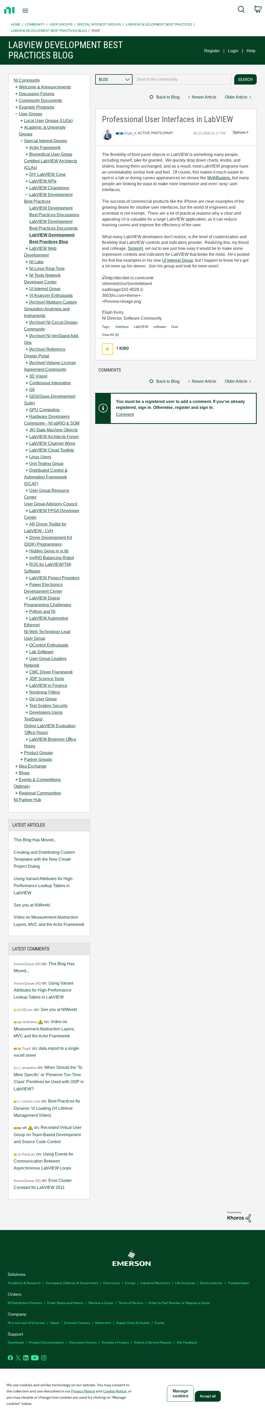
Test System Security (48, 705)
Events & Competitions (40, 779)
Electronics (111, 1282)
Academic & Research (24, 1282)
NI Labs (36, 262)
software (159, 327)
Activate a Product (115, 1342)
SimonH (135, 248)
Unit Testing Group (46, 463)
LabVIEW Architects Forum (54, 436)
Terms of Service (130, 1302)
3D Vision (38, 376)
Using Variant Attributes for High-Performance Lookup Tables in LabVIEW (43, 885)
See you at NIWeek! (32, 905)
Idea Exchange (33, 766)
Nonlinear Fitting (44, 692)
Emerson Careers (77, 1322)
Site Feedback (187, 1342)
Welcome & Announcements (45, 87)
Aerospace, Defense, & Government (72, 1282)
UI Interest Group (44, 289)
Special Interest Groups (99, 24)
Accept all (208, 1396)
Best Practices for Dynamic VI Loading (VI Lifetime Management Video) (47, 1108)
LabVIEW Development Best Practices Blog (49, 30)
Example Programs (36, 107)
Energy (130, 1282)
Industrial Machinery (155, 1282)
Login (233, 51)
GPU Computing (44, 410)
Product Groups (38, 753)
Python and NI (42, 611)
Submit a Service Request (153, 1342)
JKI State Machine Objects (53, 430)
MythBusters (218, 178)
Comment (125, 414)
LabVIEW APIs (42, 181)
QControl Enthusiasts (48, 645)
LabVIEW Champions (49, 188)
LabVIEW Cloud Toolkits (51, 450)
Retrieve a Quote (101, 1302)
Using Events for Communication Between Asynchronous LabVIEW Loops (43, 1161)
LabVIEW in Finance (48, 685)
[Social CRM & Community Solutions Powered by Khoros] (239, 1216)
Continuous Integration (50, 383)
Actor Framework (45, 147)
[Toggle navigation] (34, 10)
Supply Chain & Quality (133, 1322)
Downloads (16, 1342)
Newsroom (103, 1322)
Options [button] (239, 132)
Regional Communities (40, 793)
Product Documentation (46, 1342)
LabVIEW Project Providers (54, 578)
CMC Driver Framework (51, 672)
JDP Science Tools (46, 679)
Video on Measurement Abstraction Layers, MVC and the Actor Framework (49, 920)
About (54, 1322)
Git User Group (43, 699)
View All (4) (110, 335)
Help (251, 51)
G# (32, 389)
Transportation (238, 1282)
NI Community (27, 80)
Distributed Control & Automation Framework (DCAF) (46, 477)
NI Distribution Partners (25, 1302)
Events (159, 1322)
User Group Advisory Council (50, 504)
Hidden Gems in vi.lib (49, 551)
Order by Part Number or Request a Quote (179, 1302)
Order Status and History (65, 1302)
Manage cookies (180, 1393)
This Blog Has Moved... (35, 840)
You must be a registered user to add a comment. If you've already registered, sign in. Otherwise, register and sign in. (180, 404)
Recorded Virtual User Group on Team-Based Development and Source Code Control (48, 1134)
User (174, 327)
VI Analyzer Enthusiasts (51, 295)
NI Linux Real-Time (47, 268)
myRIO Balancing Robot (51, 558)
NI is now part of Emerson (26, 1322)
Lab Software (41, 652)
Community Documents (40, 100)
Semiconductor (211, 1282)
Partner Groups (38, 759)
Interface (122, 327)
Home (15, 24)
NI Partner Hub (27, 800)
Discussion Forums (36, 94)
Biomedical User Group (50, 154)
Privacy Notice (83, 1390)
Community (35, 24)
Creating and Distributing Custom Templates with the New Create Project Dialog (44, 859)
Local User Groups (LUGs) (48, 120)
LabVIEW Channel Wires (52, 443)
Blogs (24, 773)
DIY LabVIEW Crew (47, 174)
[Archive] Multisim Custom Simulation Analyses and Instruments (50, 309)
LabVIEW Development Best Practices (159, 24)
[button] (107, 349)
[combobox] (182, 79)
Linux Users (40, 457)
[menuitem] (241, 10)
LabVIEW (141, 327)
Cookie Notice (115, 1390)
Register (212, 51)
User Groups (60, 24)
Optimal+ (22, 786)
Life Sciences (185, 1282)
